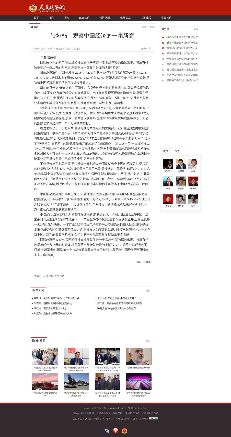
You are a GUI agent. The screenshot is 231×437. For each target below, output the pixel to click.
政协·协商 (84, 17)
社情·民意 (105, 17)
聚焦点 (152, 26)
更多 (148, 290)
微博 (165, 151)
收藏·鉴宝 (125, 17)
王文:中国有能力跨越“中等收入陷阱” (116, 298)
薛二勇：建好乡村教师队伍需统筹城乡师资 (119, 303)
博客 (177, 151)
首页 (144, 26)
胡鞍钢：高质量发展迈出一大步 (50, 308)
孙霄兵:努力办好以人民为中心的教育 (116, 308)
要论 (66, 17)
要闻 (52, 17)
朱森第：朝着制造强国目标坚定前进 (53, 303)
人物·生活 (146, 17)
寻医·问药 (166, 17)
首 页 (36, 17)
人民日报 (76, 49)
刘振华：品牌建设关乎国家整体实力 (53, 313)
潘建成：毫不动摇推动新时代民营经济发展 (56, 298)
